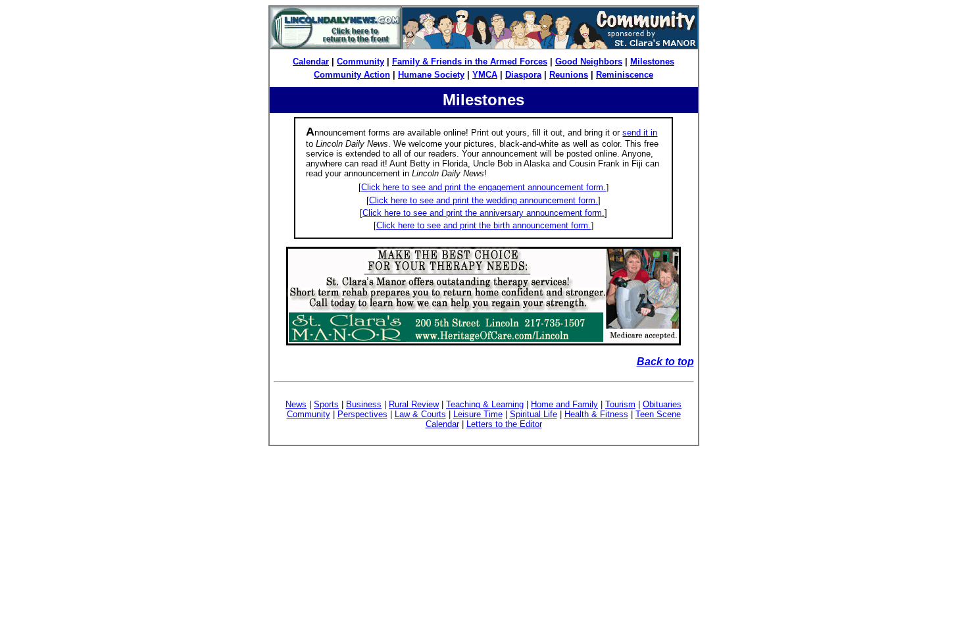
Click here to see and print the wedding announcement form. (483, 200)
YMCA (484, 75)
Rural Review (414, 404)
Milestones (652, 61)
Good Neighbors (588, 61)
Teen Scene (658, 414)
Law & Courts (420, 414)
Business (364, 404)
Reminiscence (624, 75)
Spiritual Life (533, 414)
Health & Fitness (596, 414)
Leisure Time (478, 414)
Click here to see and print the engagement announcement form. (483, 187)
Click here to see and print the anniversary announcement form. (483, 213)
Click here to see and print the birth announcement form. (483, 225)
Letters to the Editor (504, 424)
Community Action (352, 75)
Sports (326, 404)
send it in (639, 133)
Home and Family (564, 404)
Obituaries (662, 404)
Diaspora (523, 75)
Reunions (568, 75)
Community (360, 61)
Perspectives (362, 414)
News (296, 404)
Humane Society (431, 75)
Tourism (620, 404)
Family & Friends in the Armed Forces (469, 61)
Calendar (311, 61)
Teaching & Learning (485, 404)
